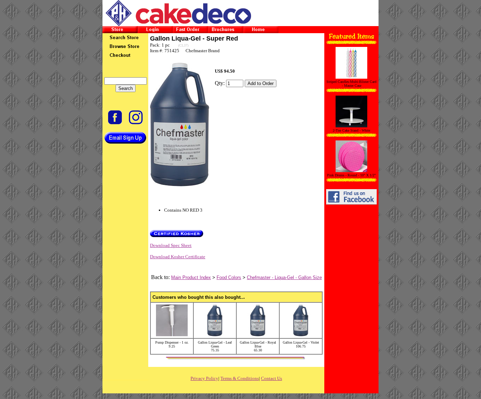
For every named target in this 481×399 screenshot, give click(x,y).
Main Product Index (191, 277)
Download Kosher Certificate (177, 256)
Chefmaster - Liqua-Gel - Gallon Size (284, 277)
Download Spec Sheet (171, 245)
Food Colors (229, 277)
